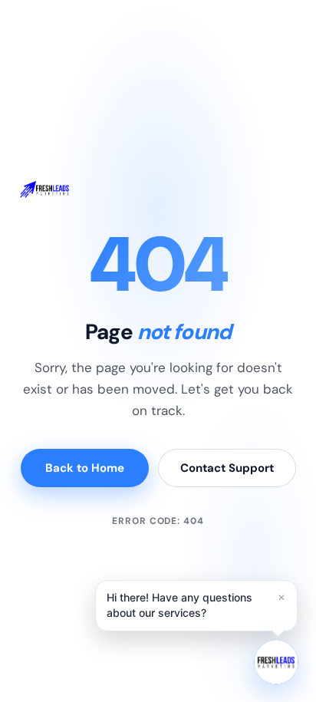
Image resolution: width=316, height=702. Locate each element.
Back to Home (84, 468)
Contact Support (227, 468)
